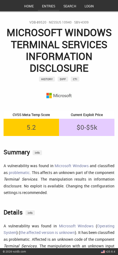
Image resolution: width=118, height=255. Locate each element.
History (47, 79)
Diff (63, 79)
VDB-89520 (37, 22)
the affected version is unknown (47, 232)
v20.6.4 (110, 251)
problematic (19, 172)
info (37, 153)
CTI (75, 79)
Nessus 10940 (60, 22)
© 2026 (14, 251)
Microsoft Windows (72, 165)
